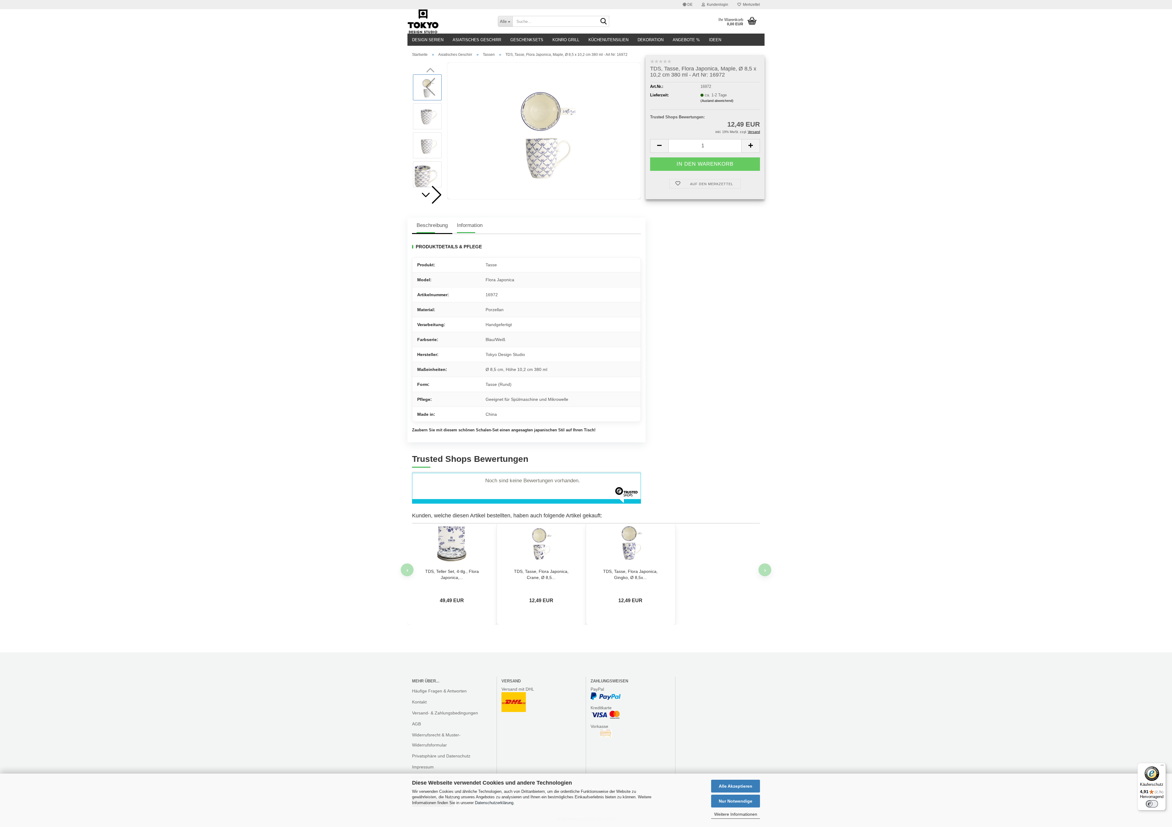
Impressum (423, 766)
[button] (687, 4)
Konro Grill (565, 40)
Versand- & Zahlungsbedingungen (445, 712)
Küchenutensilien (608, 40)
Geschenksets (526, 40)
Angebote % (686, 40)
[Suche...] (603, 21)
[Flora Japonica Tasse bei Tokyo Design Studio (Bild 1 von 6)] (544, 130)
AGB (416, 723)
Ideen (715, 40)
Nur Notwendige (735, 801)
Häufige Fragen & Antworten (439, 691)
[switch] (1152, 803)
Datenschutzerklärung (494, 802)
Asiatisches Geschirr (477, 40)
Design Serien (427, 40)
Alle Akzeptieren (735, 786)
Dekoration (651, 40)
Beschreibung (432, 225)
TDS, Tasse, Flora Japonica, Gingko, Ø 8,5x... (630, 574)
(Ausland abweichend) (716, 100)
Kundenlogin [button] (716, 4)
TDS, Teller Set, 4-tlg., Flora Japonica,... (452, 574)
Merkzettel (750, 4)
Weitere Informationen (735, 814)
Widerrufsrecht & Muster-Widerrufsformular (436, 739)
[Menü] (1162, 766)
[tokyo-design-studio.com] (448, 21)
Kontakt (419, 701)
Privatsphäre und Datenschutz (441, 755)
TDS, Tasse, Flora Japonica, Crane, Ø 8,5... (541, 574)
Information (470, 225)
